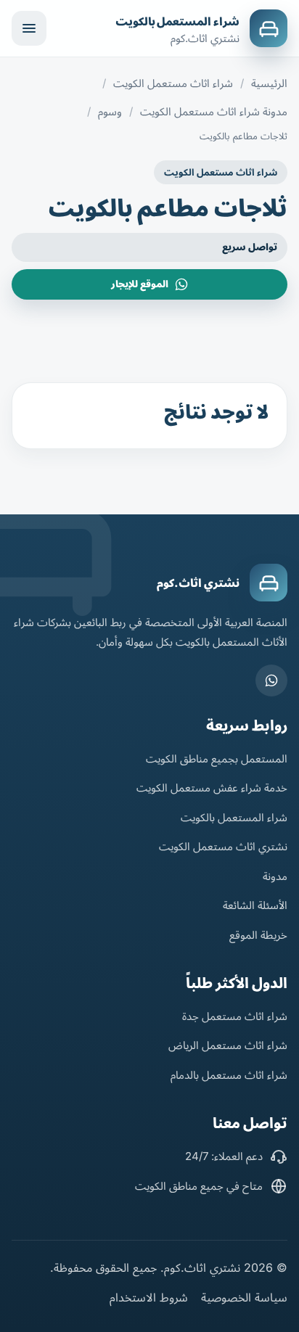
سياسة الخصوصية (244, 1297)
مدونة (275, 876)
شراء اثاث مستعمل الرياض (227, 1045)
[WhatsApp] (271, 680)
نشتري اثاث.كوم (198, 583)
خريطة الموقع (258, 935)
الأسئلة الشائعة (255, 905)
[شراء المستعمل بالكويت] (268, 28)
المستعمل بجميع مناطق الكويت (216, 758)
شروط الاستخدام (149, 1297)
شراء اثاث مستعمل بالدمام (229, 1075)
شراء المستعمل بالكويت (177, 21)
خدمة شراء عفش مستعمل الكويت (211, 787)
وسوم (110, 111)
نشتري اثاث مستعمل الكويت (223, 846)
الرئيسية (269, 83)
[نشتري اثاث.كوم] (268, 582)
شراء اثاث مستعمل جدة (234, 1016)
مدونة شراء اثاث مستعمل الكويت (213, 111)
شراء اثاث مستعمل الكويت (173, 83)
